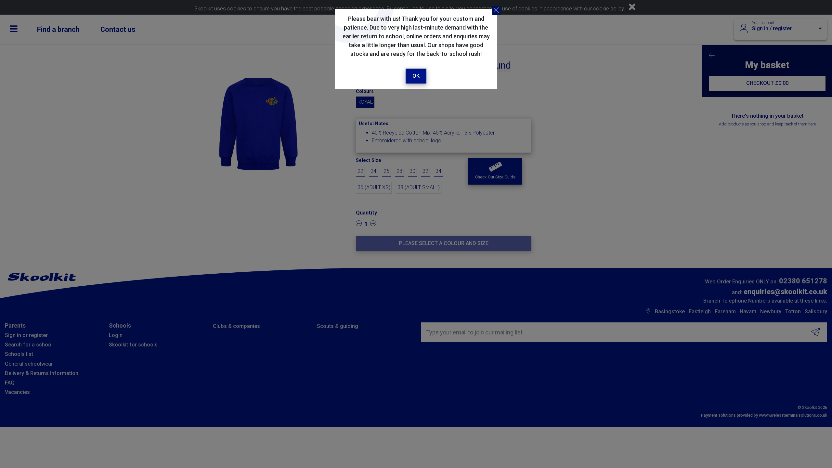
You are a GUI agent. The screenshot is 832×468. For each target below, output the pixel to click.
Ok (416, 76)
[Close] (496, 10)
